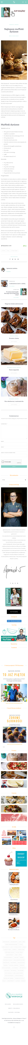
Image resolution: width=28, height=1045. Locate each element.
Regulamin (8, 1004)
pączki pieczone (6, 962)
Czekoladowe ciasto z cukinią (17, 283)
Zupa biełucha (14, 899)
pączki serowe (13, 962)
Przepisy (11, 24)
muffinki (3, 250)
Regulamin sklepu (18, 1004)
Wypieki (17, 24)
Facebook (8, 271)
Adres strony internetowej (8, 452)
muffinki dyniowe (14, 250)
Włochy (4, 980)
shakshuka (22, 965)
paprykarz (16, 957)
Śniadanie (9, 367)
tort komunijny (23, 967)
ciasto (20, 941)
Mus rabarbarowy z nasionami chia (14, 401)
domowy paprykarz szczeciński (11, 944)
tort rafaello (13, 970)
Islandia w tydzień (7, 949)
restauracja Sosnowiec (13, 965)
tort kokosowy (15, 967)
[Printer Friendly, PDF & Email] (24, 245)
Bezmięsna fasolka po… (14, 929)
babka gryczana (6, 941)
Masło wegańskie (14, 370)
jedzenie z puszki (21, 949)
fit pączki (20, 944)
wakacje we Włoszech (9, 975)
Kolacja (14, 367)
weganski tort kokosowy (9, 978)
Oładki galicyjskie (14, 884)
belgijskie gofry (14, 941)
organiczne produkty (8, 957)
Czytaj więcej (14, 341)
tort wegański (20, 970)
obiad (16, 954)
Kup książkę (14, 611)
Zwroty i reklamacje (14, 1008)
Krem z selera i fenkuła (9, 952)
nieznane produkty (10, 954)
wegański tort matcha (19, 978)
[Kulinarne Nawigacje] (14, 2)
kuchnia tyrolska (19, 952)
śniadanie (23, 980)
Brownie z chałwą (14, 338)
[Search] (25, 480)
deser (24, 941)
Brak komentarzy (14, 35)
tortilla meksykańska (6, 967)
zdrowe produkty (10, 980)
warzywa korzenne (19, 975)
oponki (20, 954)
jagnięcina (14, 949)
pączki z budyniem (21, 962)
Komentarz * (4, 423)
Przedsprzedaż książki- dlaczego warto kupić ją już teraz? (11, 293)
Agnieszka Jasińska (11, 268)
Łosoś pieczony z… (14, 914)
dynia (8, 250)
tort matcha (6, 970)
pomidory (22, 957)
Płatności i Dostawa (14, 1012)
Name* (2, 441)
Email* (2, 447)
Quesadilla (6, 965)
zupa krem (18, 980)
